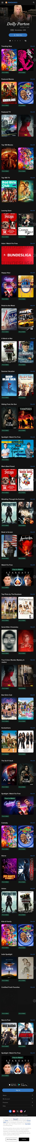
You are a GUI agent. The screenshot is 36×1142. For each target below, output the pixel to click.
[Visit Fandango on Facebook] (10, 1111)
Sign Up (18, 1090)
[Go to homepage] (11, 2)
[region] (18, 1129)
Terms (6, 1120)
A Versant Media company (22, 1115)
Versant (15, 1119)
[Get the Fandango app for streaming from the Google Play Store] (23, 1085)
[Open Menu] (2, 2)
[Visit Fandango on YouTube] (13, 1111)
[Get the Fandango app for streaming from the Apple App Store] (12, 1085)
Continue (24, 1139)
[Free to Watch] (9, 60)
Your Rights (27, 1124)
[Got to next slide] (34, 60)
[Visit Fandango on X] (17, 1111)
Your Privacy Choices (11, 1139)
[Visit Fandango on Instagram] (21, 1111)
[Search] (34, 2)
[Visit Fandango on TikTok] (25, 1111)
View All (32, 46)
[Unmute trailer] (26, 41)
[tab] (10, 40)
